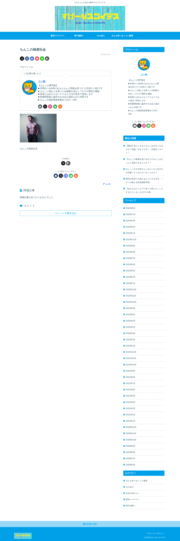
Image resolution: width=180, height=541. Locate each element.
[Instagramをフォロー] (50, 106)
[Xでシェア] (22, 58)
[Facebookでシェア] (27, 58)
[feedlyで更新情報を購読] (55, 106)
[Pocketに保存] (37, 58)
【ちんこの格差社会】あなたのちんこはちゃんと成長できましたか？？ (144, 161)
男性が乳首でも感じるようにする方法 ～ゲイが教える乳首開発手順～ (144, 180)
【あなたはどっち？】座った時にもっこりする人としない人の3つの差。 (144, 190)
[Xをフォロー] (45, 106)
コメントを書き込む (66, 213)
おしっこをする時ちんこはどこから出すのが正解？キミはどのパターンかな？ (144, 171)
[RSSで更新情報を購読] (60, 106)
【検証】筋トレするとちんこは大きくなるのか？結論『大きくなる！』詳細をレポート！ (144, 149)
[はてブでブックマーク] (32, 58)
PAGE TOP (91, 524)
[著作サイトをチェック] (40, 106)
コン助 (41, 81)
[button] (47, 58)
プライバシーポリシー (155, 533)
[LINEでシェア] (42, 58)
